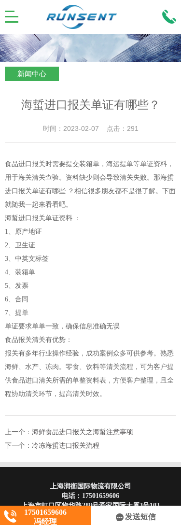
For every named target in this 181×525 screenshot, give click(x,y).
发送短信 (140, 516)
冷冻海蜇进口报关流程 (65, 445)
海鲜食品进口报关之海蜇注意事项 (82, 432)
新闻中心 (31, 74)
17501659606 (100, 495)
